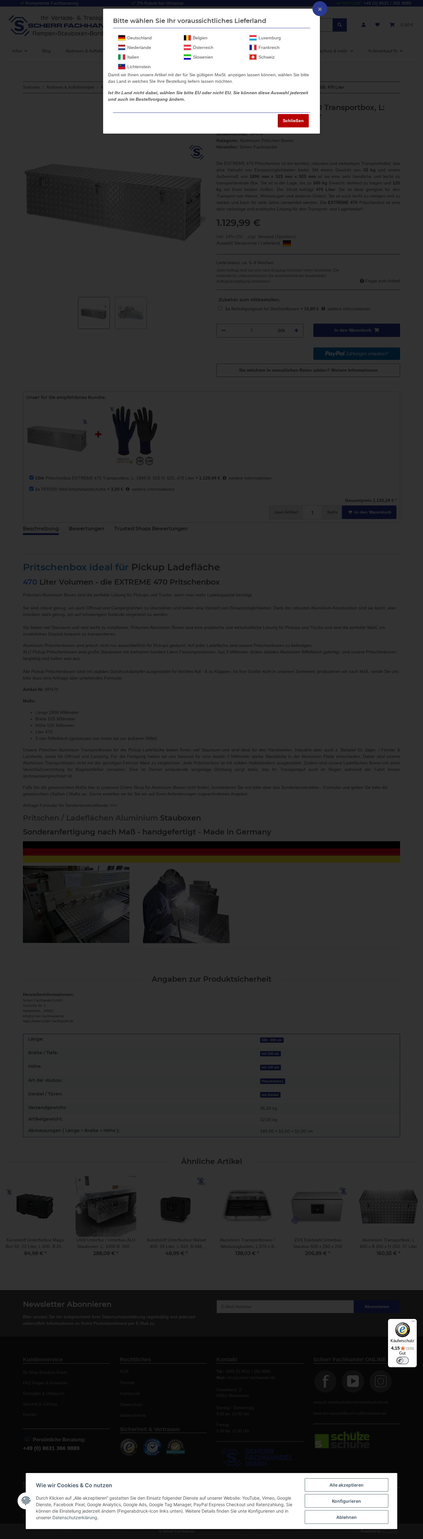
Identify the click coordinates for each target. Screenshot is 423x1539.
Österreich (203, 47)
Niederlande (139, 47)
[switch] (402, 1360)
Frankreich (269, 47)
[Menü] (413, 1322)
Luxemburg (270, 37)
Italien (133, 57)
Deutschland (139, 37)
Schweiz (267, 57)
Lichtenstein (139, 66)
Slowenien (203, 57)
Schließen (293, 120)
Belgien (200, 37)
